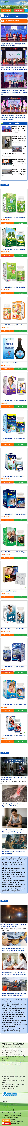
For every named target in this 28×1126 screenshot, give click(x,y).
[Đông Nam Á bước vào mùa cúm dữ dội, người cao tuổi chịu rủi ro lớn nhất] (14, 961)
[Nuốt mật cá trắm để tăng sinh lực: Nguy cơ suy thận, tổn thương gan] (14, 939)
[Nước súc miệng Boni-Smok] (14, 348)
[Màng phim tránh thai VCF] (14, 576)
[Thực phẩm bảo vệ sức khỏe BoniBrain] (14, 202)
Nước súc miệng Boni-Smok (9, 363)
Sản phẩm (5, 184)
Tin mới (4, 900)
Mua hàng (20, 223)
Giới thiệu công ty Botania (10, 1104)
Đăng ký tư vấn (19, 10)
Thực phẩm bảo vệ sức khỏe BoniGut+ (13, 325)
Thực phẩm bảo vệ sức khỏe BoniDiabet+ (13, 400)
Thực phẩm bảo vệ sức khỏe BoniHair (12, 629)
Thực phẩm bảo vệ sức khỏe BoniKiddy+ (13, 704)
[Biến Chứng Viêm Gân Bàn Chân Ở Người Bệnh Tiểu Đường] (14, 793)
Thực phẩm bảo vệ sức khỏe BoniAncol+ (13, 735)
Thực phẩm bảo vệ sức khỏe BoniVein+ (13, 438)
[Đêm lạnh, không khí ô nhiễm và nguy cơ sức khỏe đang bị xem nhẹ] (14, 914)
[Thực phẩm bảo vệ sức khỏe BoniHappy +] (14, 537)
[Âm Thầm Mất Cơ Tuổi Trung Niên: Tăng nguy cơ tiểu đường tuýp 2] (14, 818)
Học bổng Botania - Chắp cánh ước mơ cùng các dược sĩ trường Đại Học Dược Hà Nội (14, 92)
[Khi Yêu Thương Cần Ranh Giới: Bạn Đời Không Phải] (14, 842)
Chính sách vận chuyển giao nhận (12, 1117)
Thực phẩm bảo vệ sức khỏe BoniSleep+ (13, 514)
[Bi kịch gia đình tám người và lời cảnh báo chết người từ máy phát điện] (14, 984)
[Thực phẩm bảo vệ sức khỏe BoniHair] (14, 614)
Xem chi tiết (7, 223)
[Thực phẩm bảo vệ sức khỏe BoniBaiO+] (14, 272)
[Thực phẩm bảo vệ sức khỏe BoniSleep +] (14, 499)
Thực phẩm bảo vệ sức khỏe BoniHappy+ (13, 552)
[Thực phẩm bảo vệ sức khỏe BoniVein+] (14, 423)
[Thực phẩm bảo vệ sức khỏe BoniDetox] (14, 237)
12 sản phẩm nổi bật (9, 1110)
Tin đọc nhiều (14, 123)
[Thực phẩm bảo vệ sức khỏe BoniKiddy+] (14, 690)
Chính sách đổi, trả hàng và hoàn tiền (13, 1121)
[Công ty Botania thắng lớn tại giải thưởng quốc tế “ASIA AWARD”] (14, 33)
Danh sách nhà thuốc (9, 1108)
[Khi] (14, 766)
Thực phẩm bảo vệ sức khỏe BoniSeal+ (13, 666)
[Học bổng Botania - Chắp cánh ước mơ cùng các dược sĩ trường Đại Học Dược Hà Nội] (14, 80)
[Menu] (26, 10)
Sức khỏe (5, 752)
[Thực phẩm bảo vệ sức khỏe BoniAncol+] (14, 724)
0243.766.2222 (6, 10)
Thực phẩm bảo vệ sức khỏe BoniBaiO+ (13, 287)
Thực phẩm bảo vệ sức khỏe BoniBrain (13, 217)
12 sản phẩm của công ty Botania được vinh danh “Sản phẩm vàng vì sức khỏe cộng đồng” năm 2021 (13, 117)
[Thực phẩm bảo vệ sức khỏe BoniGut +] (14, 310)
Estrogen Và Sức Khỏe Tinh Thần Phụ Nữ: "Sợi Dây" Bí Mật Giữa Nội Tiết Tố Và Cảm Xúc (13, 864)
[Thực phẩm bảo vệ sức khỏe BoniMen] (14, 461)
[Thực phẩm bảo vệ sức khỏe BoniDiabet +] (14, 386)
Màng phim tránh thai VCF (9, 591)
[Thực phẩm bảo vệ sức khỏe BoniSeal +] (14, 652)
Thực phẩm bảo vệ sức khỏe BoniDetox (13, 249)
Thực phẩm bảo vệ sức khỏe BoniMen (12, 476)
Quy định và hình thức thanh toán (12, 1115)
